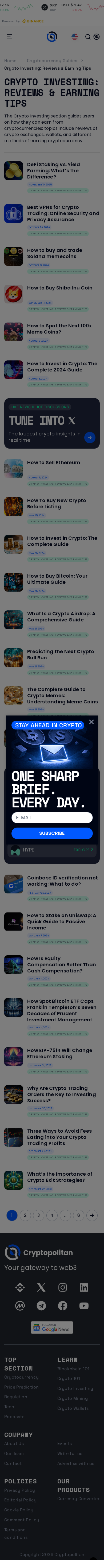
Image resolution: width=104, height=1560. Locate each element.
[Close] (91, 722)
